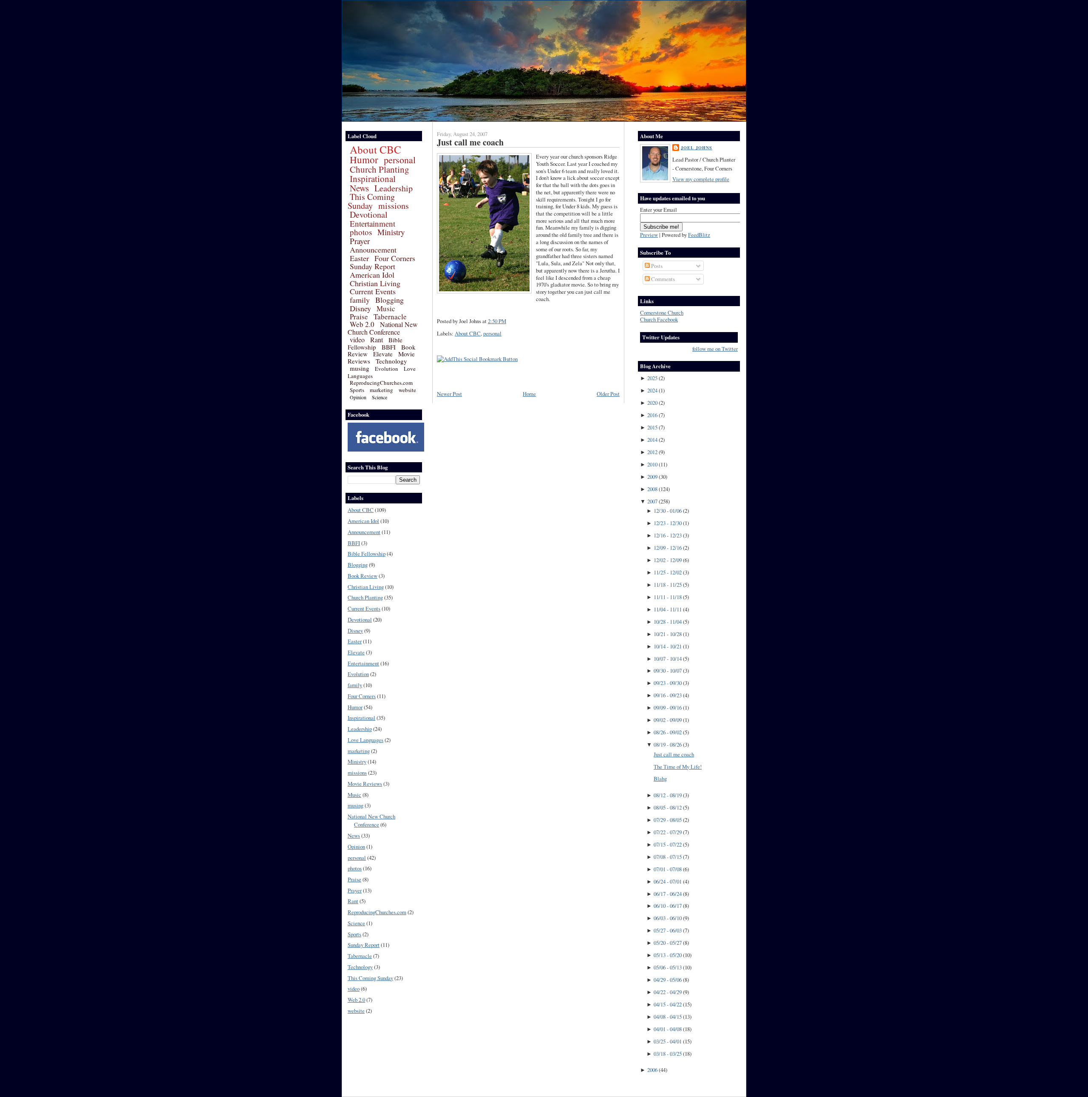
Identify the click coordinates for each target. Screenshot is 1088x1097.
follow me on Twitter (715, 348)
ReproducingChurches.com (381, 383)
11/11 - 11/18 (668, 597)
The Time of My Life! (678, 766)
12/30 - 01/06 (668, 510)
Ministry (391, 232)
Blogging (389, 300)
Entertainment (372, 223)
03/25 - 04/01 (668, 1041)
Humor (364, 159)
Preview (649, 235)
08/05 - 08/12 (668, 807)
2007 (652, 501)
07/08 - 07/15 (668, 857)
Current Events (373, 291)
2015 (652, 427)
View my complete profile (700, 179)
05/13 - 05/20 (668, 955)
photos (361, 232)
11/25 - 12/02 (668, 572)
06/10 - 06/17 (668, 905)
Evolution (386, 368)
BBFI (389, 347)
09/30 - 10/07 (668, 670)
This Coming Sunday (371, 201)
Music (386, 308)
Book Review (362, 576)
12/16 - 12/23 (668, 535)
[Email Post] (508, 321)
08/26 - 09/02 (668, 732)
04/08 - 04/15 (668, 1016)
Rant (376, 339)
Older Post (608, 394)
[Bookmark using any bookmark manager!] (477, 359)
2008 (652, 489)
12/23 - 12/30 (668, 523)
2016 (652, 415)
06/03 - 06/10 (668, 918)
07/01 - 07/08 (668, 869)
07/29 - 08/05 (668, 820)
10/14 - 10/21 (668, 646)
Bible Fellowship (375, 343)
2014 (652, 439)
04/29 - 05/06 (668, 979)
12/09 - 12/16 (668, 547)
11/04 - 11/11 (668, 609)
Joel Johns (696, 148)
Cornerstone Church (661, 312)
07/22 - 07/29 (668, 832)
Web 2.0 (362, 324)
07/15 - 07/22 (668, 844)
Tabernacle (390, 316)
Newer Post (449, 394)
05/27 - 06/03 (668, 930)
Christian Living (375, 283)
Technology (391, 361)
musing (359, 368)
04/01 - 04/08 (668, 1029)
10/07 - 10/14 (668, 658)
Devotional (369, 214)
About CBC (375, 149)
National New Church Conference (383, 328)
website (407, 390)
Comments (662, 279)
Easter (359, 258)
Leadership (393, 188)
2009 (652, 476)
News (359, 188)
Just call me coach (470, 142)
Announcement (373, 249)
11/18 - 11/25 (668, 584)
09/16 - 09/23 (668, 695)
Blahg (660, 778)
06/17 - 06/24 (668, 894)
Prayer (360, 241)
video (357, 339)
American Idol (372, 275)
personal (400, 159)
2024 (652, 390)
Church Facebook (659, 319)
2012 (652, 452)
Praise (359, 316)
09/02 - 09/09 (668, 720)
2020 (652, 402)
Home (529, 394)
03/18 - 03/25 (668, 1053)
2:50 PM (497, 321)
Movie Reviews (365, 783)
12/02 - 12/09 (668, 560)
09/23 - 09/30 (668, 683)
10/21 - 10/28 (668, 634)
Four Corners (394, 258)
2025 (652, 378)
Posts (656, 266)
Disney (360, 308)
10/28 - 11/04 (668, 621)
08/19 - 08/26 (668, 744)
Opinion (358, 397)
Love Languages (365, 740)
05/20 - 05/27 (668, 942)
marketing (381, 390)
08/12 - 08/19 (668, 795)
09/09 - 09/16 (668, 707)
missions (393, 205)
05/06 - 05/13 (668, 967)
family (360, 300)
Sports (357, 390)
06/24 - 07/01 (668, 881)
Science (379, 397)
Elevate (383, 354)
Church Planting (379, 169)
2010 (652, 464)
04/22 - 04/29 (668, 992)
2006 (652, 1070)
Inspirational (373, 179)
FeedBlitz (699, 235)
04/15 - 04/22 (668, 1004)
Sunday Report (372, 266)
